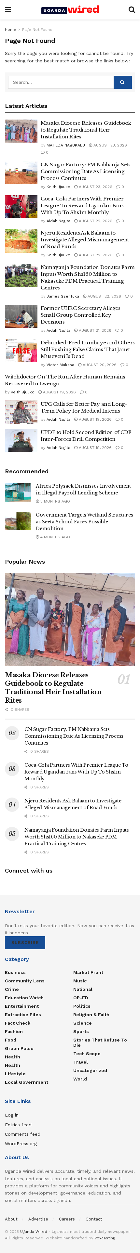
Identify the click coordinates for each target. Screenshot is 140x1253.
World (80, 1078)
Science (82, 1023)
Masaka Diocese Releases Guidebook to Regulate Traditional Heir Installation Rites (86, 130)
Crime (12, 989)
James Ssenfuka (63, 296)
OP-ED (80, 997)
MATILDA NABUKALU (66, 145)
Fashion (14, 1031)
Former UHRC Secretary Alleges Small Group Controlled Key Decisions (80, 315)
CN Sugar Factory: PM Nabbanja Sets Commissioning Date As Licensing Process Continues (86, 171)
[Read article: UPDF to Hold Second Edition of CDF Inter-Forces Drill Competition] (21, 440)
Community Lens (25, 980)
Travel (80, 1062)
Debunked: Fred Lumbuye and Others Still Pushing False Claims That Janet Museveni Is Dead (88, 349)
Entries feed (18, 1124)
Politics (82, 1006)
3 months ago (54, 501)
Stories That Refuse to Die (100, 1042)
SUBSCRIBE (25, 942)
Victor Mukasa (60, 365)
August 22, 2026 (94, 221)
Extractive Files (23, 1014)
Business (15, 972)
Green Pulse (19, 1048)
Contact (94, 1219)
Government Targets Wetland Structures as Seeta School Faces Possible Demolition (84, 521)
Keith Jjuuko (58, 187)
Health (12, 1056)
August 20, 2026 (99, 365)
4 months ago (54, 537)
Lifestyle (15, 1073)
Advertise (38, 1219)
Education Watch (24, 997)
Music (80, 980)
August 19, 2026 (59, 392)
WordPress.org (21, 1143)
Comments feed (22, 1134)
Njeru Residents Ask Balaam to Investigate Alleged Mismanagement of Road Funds (85, 239)
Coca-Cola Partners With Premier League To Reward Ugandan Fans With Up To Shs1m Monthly (82, 205)
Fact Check (17, 1023)
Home (10, 29)
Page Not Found (37, 29)
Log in (12, 1115)
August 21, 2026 (94, 330)
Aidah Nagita (58, 221)
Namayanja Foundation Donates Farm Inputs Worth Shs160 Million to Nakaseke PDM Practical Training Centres (76, 837)
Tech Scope (87, 1053)
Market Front (88, 972)
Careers (67, 1219)
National (82, 989)
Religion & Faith (91, 1014)
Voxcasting (104, 1238)
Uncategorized (90, 1070)
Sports (81, 1031)
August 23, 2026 (109, 145)
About (11, 1219)
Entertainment (22, 1006)
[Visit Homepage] (69, 9)
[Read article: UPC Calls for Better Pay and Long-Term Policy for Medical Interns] (21, 412)
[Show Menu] (8, 9)
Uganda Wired (33, 1231)
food (10, 1039)
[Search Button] (132, 9)
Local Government (26, 1082)
